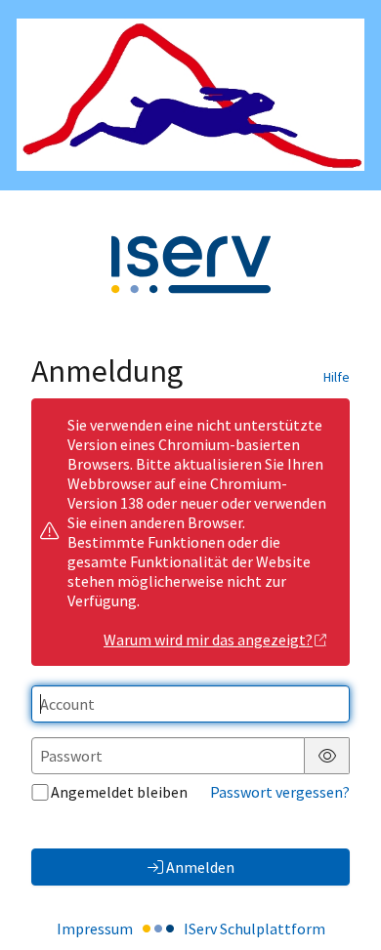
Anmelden (200, 867)
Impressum (95, 928)
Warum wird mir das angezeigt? (208, 639)
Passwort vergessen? (280, 792)
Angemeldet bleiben (119, 792)
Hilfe (336, 377)
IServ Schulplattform (254, 928)
